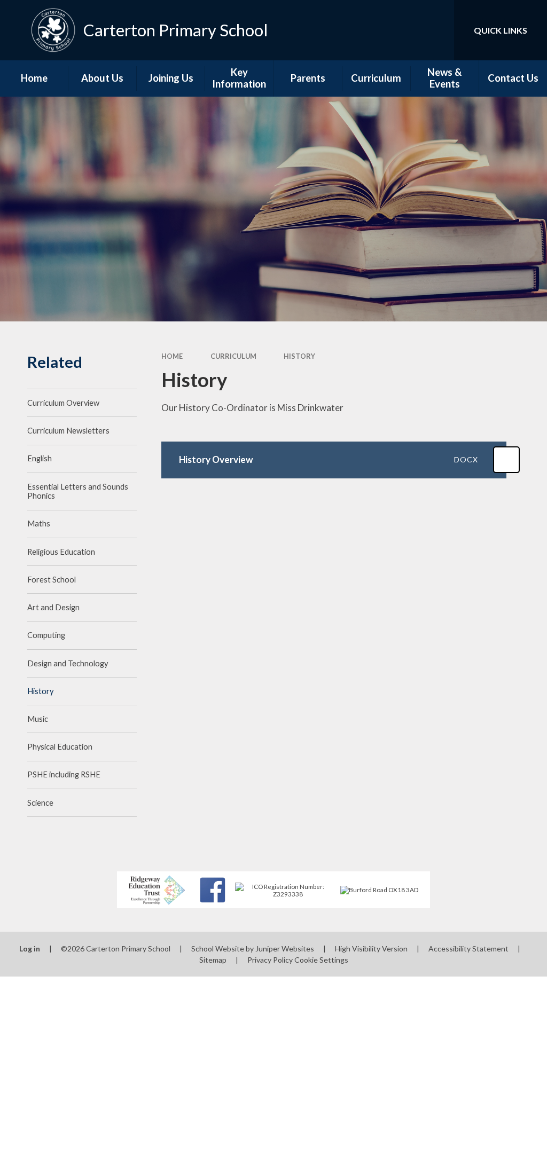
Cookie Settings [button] (321, 959)
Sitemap (212, 959)
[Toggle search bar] (437, 30)
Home (172, 356)
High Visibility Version (371, 948)
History (299, 356)
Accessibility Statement (468, 948)
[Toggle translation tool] (403, 30)
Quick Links (500, 30)
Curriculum (233, 356)
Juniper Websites (284, 948)
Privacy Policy (270, 959)
